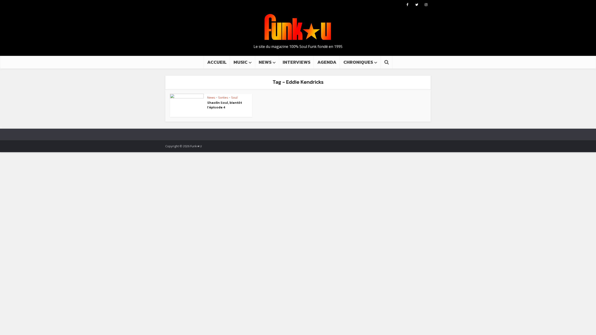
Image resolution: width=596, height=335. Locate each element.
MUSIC (240, 62)
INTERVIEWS (296, 62)
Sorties (223, 97)
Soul (234, 97)
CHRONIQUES (358, 62)
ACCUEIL (217, 62)
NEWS (265, 62)
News (211, 97)
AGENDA (326, 62)
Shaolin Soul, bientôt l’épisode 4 (224, 105)
